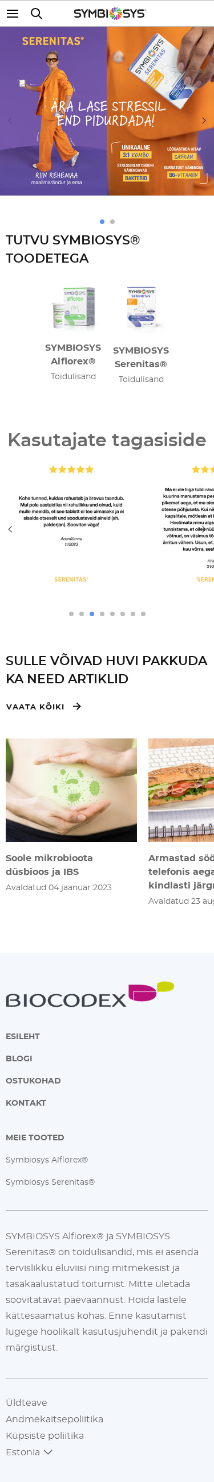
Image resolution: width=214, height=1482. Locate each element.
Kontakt (26, 1102)
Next (204, 120)
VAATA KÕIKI (35, 706)
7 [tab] (133, 614)
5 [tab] (112, 614)
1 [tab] (102, 221)
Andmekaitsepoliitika (54, 1419)
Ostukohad (33, 1080)
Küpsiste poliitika (45, 1435)
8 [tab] (143, 614)
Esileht (23, 1036)
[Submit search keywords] (36, 13)
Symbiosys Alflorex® (47, 1159)
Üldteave (26, 1402)
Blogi (19, 1058)
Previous (10, 120)
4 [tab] (102, 614)
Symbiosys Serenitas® (50, 1181)
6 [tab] (122, 614)
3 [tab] (92, 614)
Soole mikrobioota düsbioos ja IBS (49, 864)
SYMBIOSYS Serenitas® (141, 357)
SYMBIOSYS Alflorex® (73, 354)
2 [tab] (112, 221)
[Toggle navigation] (15, 13)
